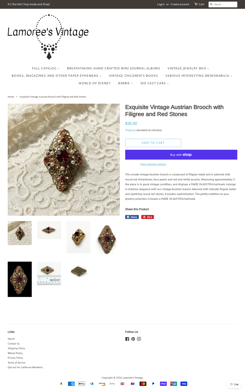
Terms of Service (16, 362)
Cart (201, 4)
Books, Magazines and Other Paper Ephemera (55, 76)
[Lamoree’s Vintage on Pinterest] (133, 339)
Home (11, 96)
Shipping (130, 130)
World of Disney (95, 83)
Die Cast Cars (154, 83)
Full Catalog (45, 68)
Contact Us (14, 343)
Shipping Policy (16, 348)
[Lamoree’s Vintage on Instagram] (139, 339)
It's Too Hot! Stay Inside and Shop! (29, 4)
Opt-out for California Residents (25, 367)
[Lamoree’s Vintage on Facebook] (127, 339)
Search (11, 338)
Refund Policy (15, 353)
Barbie (124, 83)
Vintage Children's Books (133, 76)
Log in (161, 4)
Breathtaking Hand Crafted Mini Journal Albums (113, 68)
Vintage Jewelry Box (187, 68)
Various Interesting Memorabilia (197, 76)
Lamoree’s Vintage (133, 377)
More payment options (153, 164)
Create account (180, 4)
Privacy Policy (15, 357)
